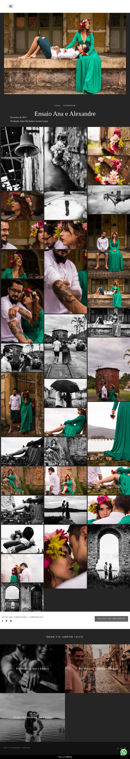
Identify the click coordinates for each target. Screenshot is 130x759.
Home (39, 6)
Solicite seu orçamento (111, 619)
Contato (102, 6)
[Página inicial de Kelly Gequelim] (11, 6)
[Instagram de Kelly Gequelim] (118, 748)
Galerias (54, 6)
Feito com (65, 757)
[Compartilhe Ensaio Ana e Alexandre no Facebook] (2, 621)
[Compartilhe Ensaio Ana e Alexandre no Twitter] (6, 621)
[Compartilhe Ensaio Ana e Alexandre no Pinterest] (11, 621)
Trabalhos (71, 6)
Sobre (87, 6)
